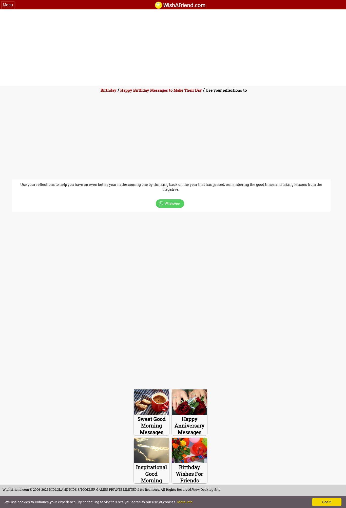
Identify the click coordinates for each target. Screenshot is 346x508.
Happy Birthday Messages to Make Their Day (161, 90)
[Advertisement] (173, 47)
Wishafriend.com (16, 489)
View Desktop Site (206, 489)
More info (185, 502)
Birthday (109, 90)
